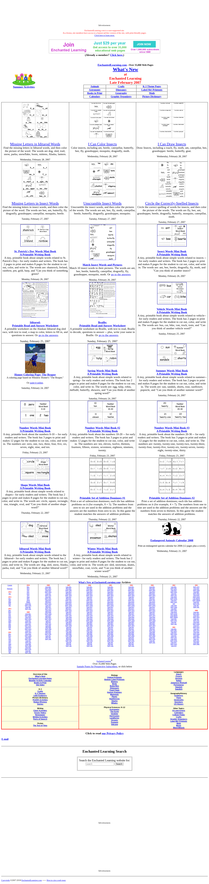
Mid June (48, 612)
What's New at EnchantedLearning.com (99, 582)
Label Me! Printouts (151, 89)
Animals (94, 86)
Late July (28, 630)
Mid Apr (48, 622)
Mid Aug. (48, 602)
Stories (40, 704)
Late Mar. (110, 632)
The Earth (114, 712)
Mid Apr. (110, 629)
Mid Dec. (69, 588)
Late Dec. (28, 614)
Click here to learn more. (104, 35)
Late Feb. (28, 604)
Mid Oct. (68, 599)
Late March (173, 615)
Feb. (9, 604)
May (9, 622)
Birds (114, 684)
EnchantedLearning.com (112, 64)
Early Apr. (110, 630)
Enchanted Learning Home (40, 678)
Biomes (114, 682)
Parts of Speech (40, 719)
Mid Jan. (48, 637)
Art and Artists (178, 711)
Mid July (48, 607)
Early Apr (28, 642)
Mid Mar (48, 627)
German (178, 678)
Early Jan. (28, 609)
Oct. (9, 614)
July (9, 619)
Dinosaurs (121, 89)
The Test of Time (40, 725)
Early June (28, 635)
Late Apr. (110, 627)
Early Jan (68, 646)
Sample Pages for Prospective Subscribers (97, 666)
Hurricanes (114, 716)
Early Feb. (28, 605)
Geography (121, 93)
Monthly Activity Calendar (40, 681)
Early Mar (28, 646)
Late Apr (28, 641)
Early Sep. (28, 625)
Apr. (9, 600)
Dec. (9, 599)
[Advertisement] (104, 12)
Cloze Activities (40, 711)
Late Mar (28, 644)
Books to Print (94, 93)
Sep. (9, 615)
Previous (9, 588)
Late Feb (68, 637)
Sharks (114, 701)
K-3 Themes (40, 693)
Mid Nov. (69, 593)
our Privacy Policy (113, 733)
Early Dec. (28, 615)
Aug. (9, 617)
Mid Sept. (68, 604)
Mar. (9, 602)
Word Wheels (179, 728)
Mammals (114, 694)
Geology (114, 714)
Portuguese (179, 685)
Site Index (40, 685)
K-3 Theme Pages (152, 86)
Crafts (121, 86)
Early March (174, 617)
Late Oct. (28, 620)
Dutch (178, 674)
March (28, 602)
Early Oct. (28, 622)
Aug (9, 641)
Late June (28, 634)
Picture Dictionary (151, 96)
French (179, 676)
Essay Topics (40, 713)
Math (152, 93)
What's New (125, 69)
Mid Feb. (48, 632)
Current (9, 585)
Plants (114, 697)
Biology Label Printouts (114, 680)
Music (178, 725)
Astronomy (95, 89)
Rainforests (114, 699)
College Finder (178, 715)
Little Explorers (40, 696)
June (9, 620)
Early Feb (69, 641)
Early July (28, 632)
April (9, 647)
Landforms (114, 718)
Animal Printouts (114, 677)
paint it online (36, 382)
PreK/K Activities (40, 700)
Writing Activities (40, 717)
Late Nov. (28, 617)
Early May (28, 639)
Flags (178, 698)
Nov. (9, 612)
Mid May (48, 617)
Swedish (178, 689)
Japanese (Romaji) (179, 683)
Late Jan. (28, 607)
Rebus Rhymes (40, 702)
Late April (174, 612)
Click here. (116, 55)
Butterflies (114, 686)
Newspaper (40, 715)
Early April (173, 614)
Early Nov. (28, 619)
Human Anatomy (114, 692)
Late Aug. (28, 627)
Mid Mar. (110, 634)
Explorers (178, 696)
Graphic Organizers (121, 96)
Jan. (10, 593)
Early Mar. (110, 635)
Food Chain (114, 690)
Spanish (178, 687)
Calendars (94, 96)
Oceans (114, 720)
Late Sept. (68, 602)
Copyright (5, 880)
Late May (28, 637)
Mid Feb (68, 639)
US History (178, 704)
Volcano (114, 724)
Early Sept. (68, 605)
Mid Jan (68, 644)
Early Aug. (28, 629)
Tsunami (114, 722)
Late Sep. (28, 624)
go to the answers (121, 274)
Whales (114, 703)
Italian (178, 681)
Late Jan (68, 642)
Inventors (179, 702)
